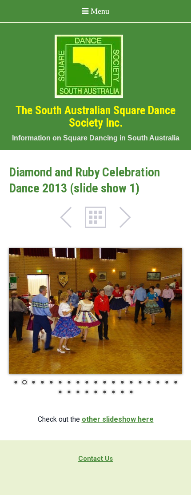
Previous (70, 217)
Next (120, 217)
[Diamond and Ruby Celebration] (95, 311)
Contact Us (95, 459)
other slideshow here (118, 419)
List (95, 217)
